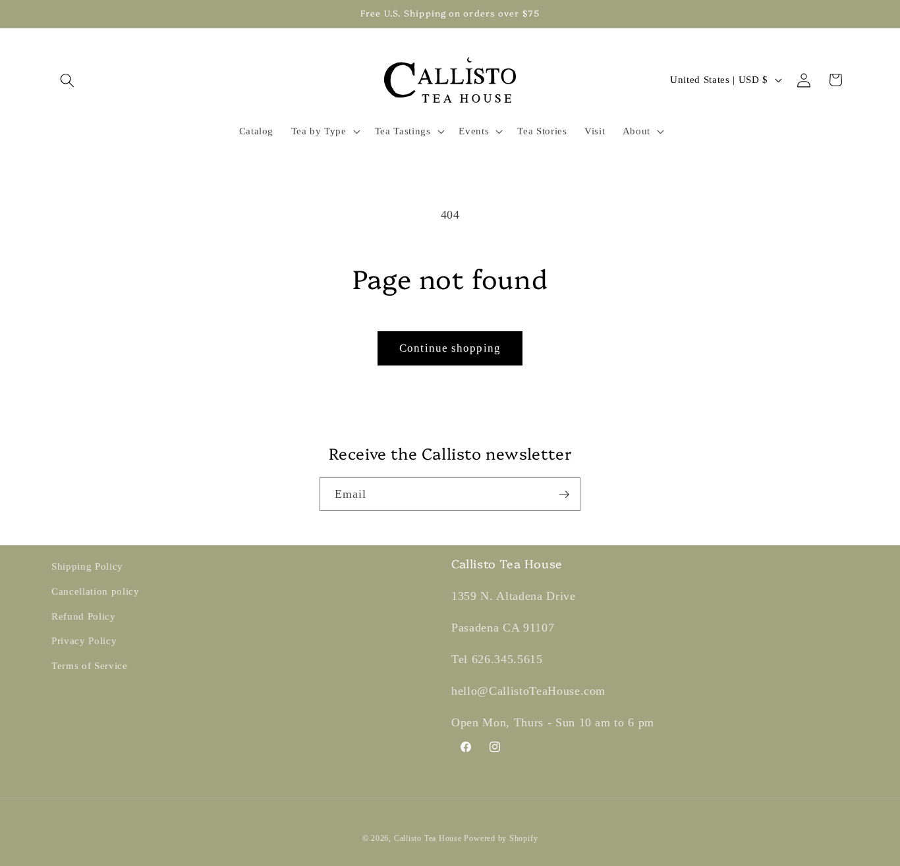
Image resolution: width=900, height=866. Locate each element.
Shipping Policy (87, 566)
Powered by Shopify (501, 838)
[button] (67, 79)
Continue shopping (450, 348)
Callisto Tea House (428, 838)
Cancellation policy (95, 591)
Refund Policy (83, 616)
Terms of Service (89, 665)
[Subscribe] (564, 494)
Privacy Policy (84, 640)
